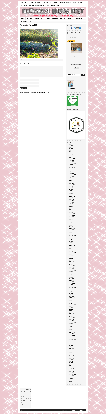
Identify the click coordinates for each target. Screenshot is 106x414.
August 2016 (71, 236)
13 (26, 396)
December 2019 (72, 183)
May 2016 (71, 241)
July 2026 (71, 145)
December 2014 (72, 265)
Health (48, 18)
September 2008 (72, 374)
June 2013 (71, 291)
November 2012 (72, 302)
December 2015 (72, 248)
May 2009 (71, 362)
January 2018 (71, 212)
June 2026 (71, 147)
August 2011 (71, 323)
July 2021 (71, 170)
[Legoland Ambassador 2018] (76, 139)
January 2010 (71, 351)
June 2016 (71, 239)
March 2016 (71, 244)
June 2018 (71, 205)
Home (22, 2)
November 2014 (72, 267)
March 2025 (71, 157)
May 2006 (71, 382)
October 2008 (71, 372)
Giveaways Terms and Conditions (52, 5)
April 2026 (71, 150)
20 (26, 398)
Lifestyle (69, 18)
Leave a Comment (40, 27)
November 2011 (72, 319)
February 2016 (72, 245)
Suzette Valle (31, 27)
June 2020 (71, 179)
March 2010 (71, 348)
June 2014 (71, 274)
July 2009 (71, 359)
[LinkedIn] (80, 28)
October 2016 (71, 234)
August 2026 (71, 144)
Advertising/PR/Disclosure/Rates (36, 5)
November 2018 (72, 199)
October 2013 (71, 286)
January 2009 (71, 368)
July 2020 (71, 177)
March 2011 (71, 330)
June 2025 (71, 156)
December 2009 (72, 352)
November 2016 (72, 232)
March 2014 (71, 278)
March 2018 (71, 209)
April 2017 (71, 225)
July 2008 (71, 377)
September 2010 (72, 339)
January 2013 (71, 299)
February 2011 (72, 332)
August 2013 (71, 289)
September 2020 (72, 174)
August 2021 (71, 169)
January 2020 (71, 182)
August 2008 (71, 375)
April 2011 (71, 329)
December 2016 (72, 231)
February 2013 (72, 297)
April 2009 (71, 364)
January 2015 (71, 264)
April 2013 (71, 294)
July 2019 (71, 189)
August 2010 (71, 341)
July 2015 (71, 255)
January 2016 (71, 247)
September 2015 (72, 252)
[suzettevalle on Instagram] (77, 28)
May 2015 (71, 258)
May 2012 (71, 310)
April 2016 (71, 242)
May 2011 (71, 328)
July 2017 (71, 221)
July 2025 (71, 154)
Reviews (62, 18)
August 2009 (71, 358)
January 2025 (71, 160)
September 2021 (72, 167)
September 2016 (72, 235)
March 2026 (71, 151)
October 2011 (71, 320)
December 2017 (72, 213)
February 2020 (72, 180)
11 (23, 396)
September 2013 (72, 287)
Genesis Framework (72, 410)
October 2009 (71, 355)
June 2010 (71, 343)
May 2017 (71, 223)
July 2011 (71, 325)
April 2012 (71, 312)
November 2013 (72, 284)
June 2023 (71, 164)
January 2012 (71, 316)
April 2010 (71, 346)
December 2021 (72, 166)
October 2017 (71, 216)
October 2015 (71, 251)
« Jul (22, 404)
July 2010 (71, 342)
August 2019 (71, 187)
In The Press (45, 2)
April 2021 (71, 171)
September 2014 (72, 270)
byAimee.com (82, 410)
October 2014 (71, 268)
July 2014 (71, 273)
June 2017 (71, 222)
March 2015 (71, 261)
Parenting (55, 18)
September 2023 (72, 163)
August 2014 (71, 271)
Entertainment (39, 18)
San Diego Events (26, 21)
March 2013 (71, 296)
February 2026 (72, 153)
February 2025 (72, 158)
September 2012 (72, 304)
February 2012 (72, 315)
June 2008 (71, 378)
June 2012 (71, 309)
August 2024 (71, 161)
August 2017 (71, 219)
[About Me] (70, 87)
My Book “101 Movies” (36, 2)
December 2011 (72, 317)
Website (40, 86)
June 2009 (71, 361)
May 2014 (71, 276)
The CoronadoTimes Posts (64, 2)
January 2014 (71, 281)
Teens (22, 18)
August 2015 (71, 254)
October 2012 (71, 303)
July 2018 (71, 203)
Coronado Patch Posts (77, 2)
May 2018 (71, 206)
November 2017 (72, 215)
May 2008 (71, 380)
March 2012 (71, 313)
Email (40, 82)
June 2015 (71, 257)
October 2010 (71, 338)
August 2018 (71, 202)
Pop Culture (78, 18)
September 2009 (72, 356)
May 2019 (71, 192)
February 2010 (72, 349)
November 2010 (72, 336)
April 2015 (71, 260)
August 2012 (71, 306)
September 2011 (72, 322)
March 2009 (71, 365)
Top (21, 410)
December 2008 (72, 369)
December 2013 (72, 283)
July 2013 (71, 290)
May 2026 (71, 148)
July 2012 (71, 307)
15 (28, 396)
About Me (27, 2)
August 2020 (71, 176)
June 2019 (71, 190)
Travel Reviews (24, 5)
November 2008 (72, 371)
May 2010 (71, 345)
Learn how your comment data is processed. (46, 92)
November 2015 (72, 249)
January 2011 (71, 333)
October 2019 (71, 186)
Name (40, 79)
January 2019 (71, 197)
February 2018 (72, 210)
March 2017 (71, 226)
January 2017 (71, 229)
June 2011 (71, 326)
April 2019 (71, 193)
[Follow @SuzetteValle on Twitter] (75, 28)
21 (27, 398)
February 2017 (72, 228)
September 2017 (72, 218)
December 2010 (72, 335)
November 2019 (72, 184)
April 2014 (71, 277)
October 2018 (71, 200)
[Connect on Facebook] (72, 28)
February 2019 (72, 196)
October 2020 (71, 173)
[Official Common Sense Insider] (72, 106)
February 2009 (72, 367)
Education (30, 18)
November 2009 (72, 354)
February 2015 (72, 262)
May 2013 (71, 293)
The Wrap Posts (53, 2)
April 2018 (71, 208)
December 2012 (72, 300)
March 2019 (71, 195)
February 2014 (72, 280)
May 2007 (71, 381)
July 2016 (71, 238)
